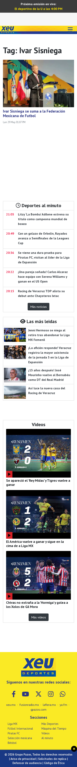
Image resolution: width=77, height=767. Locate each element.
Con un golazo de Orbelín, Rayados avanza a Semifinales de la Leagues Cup (43, 238)
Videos (45, 733)
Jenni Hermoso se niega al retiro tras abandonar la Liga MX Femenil (49, 335)
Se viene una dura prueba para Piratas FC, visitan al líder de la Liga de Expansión (43, 257)
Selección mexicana (20, 738)
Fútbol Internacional (20, 728)
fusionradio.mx (29, 705)
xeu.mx (11, 705)
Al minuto (47, 738)
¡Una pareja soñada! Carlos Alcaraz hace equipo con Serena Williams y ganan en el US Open (43, 276)
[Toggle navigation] (70, 30)
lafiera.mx (49, 705)
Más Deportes (49, 724)
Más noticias (38, 307)
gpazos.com (38, 709)
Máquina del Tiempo (53, 728)
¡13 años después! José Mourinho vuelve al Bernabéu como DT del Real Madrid (49, 375)
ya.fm (63, 705)
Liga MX (12, 724)
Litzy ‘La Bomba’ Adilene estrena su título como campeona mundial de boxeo (43, 219)
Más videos (38, 617)
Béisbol (12, 743)
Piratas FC (14, 733)
